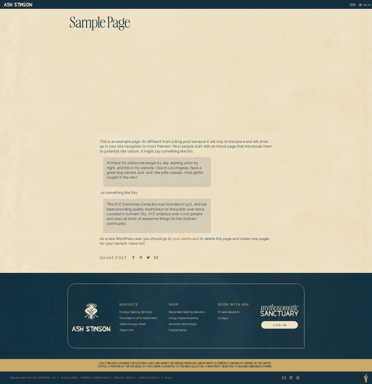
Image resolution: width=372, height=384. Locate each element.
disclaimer (69, 377)
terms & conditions (94, 377)
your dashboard (186, 239)
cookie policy (150, 377)
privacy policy (125, 377)
